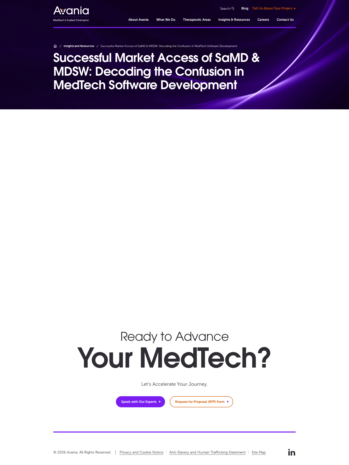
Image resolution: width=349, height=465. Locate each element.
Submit (251, 288)
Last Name (220, 174)
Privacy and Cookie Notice (141, 452)
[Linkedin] (292, 452)
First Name (220, 156)
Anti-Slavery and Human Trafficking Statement (207, 452)
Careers (263, 20)
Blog (244, 8)
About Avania (138, 20)
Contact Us (285, 20)
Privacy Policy (229, 268)
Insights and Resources (79, 46)
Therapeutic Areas (197, 20)
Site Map (259, 452)
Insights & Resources (234, 20)
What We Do (165, 20)
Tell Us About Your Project (272, 8)
